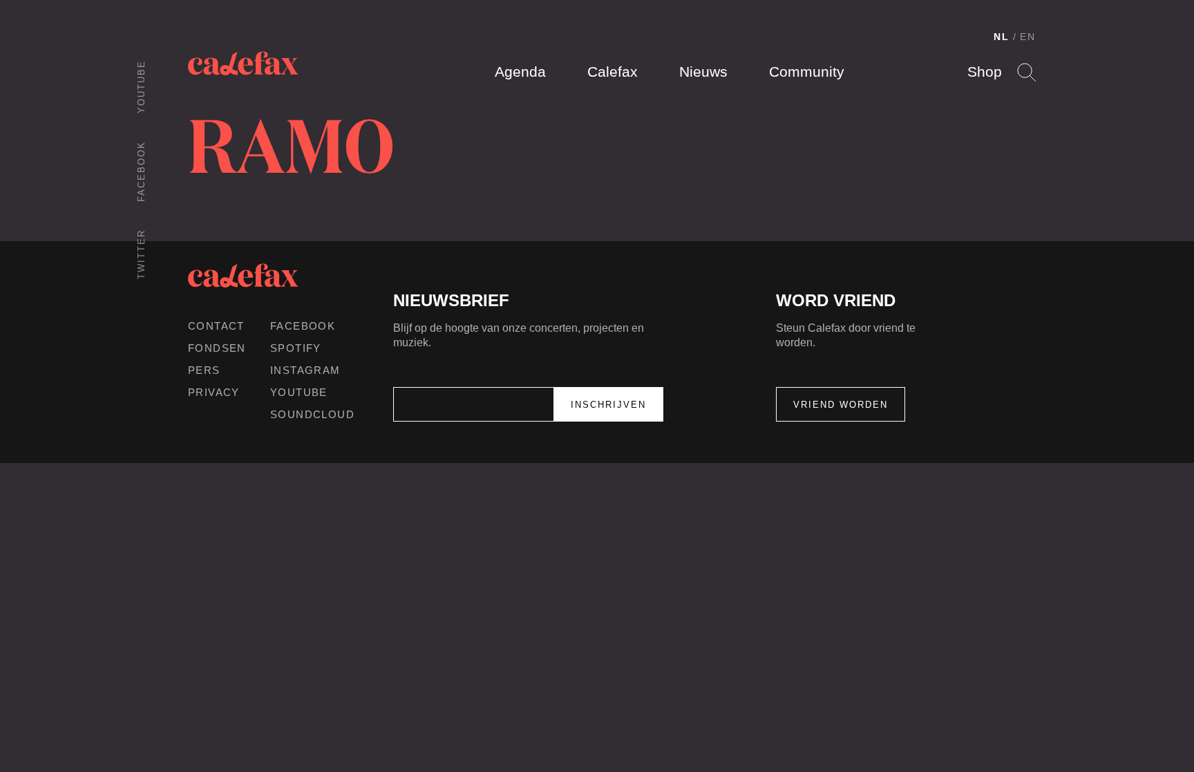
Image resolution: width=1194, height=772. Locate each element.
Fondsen (217, 348)
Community (806, 71)
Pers (204, 370)
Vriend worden (840, 404)
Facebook (141, 171)
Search (1026, 72)
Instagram (305, 370)
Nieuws (703, 71)
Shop (984, 71)
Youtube (141, 86)
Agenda (520, 71)
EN (1028, 36)
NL (1002, 36)
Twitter (141, 254)
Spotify (295, 348)
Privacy (214, 392)
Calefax (612, 71)
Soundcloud (312, 414)
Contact (216, 326)
